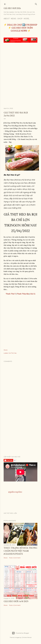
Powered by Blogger (22, 633)
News (13, 19)
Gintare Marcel (26, 637)
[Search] (36, 3)
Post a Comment (14, 558)
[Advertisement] (20, 66)
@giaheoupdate (15, 491)
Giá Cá (32, 294)
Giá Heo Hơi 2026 (12, 8)
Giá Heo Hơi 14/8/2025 (16, 601)
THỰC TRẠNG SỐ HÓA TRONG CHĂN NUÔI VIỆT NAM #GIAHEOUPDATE (20, 550)
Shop (19, 19)
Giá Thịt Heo (12, 353)
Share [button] (5, 350)
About (7, 19)
